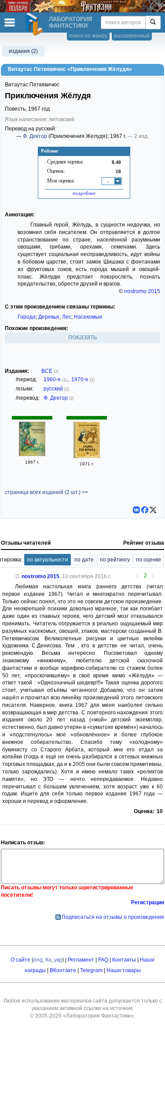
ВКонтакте (63, 970)
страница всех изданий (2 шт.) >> (46, 492)
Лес (66, 317)
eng (38, 960)
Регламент (81, 960)
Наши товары (123, 970)
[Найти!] (153, 22)
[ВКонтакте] (136, 509)
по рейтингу (115, 560)
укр (58, 960)
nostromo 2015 (142, 291)
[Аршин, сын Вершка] (87, 456)
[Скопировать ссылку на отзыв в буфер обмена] (17, 576)
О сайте (20, 960)
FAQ (103, 960)
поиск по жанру (88, 36)
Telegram (91, 970)
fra (48, 960)
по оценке (148, 560)
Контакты (124, 960)
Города (27, 317)
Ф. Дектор (35, 136)
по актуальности (47, 560)
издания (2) (23, 51)
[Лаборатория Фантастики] (35, 24)
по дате (84, 560)
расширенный (132, 36)
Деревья (48, 317)
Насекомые (88, 317)
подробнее (84, 193)
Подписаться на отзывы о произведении (113, 917)
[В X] (153, 509)
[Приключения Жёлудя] (32, 454)
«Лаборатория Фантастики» (98, 1016)
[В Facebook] (144, 509)
